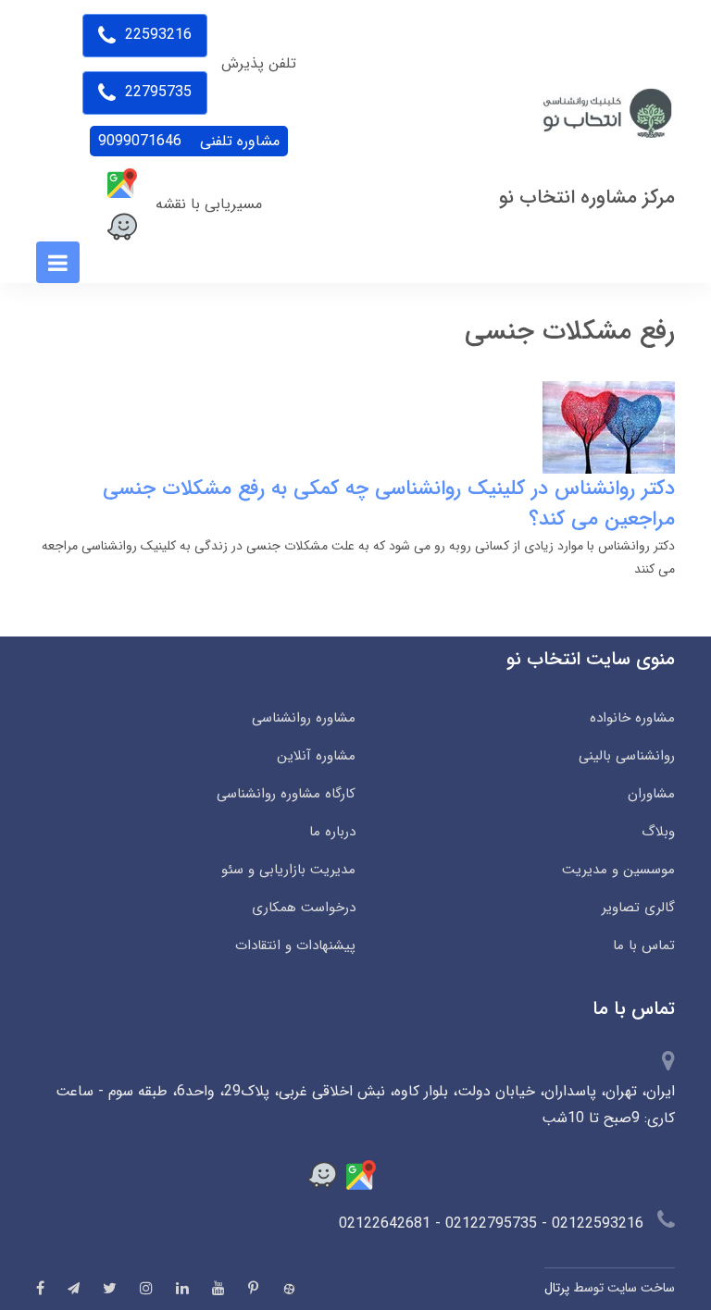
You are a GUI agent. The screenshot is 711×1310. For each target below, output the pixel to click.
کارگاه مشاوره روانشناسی (286, 794)
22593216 (156, 34)
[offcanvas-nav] (58, 262)
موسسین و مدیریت (618, 870)
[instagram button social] (146, 1287)
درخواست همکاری (304, 907)
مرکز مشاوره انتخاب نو (587, 197)
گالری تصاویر (638, 907)
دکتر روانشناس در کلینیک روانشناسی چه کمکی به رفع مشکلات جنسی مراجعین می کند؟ (389, 504)
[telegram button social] (74, 1288)
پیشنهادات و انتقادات (295, 945)
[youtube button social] (218, 1287)
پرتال (556, 1288)
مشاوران (651, 794)
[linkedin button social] (182, 1287)
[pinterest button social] (253, 1287)
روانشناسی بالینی (627, 756)
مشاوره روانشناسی (304, 718)
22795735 (156, 92)
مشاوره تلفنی (189, 141)
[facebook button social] (40, 1287)
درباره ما (332, 832)
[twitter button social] (110, 1287)
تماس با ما (644, 945)
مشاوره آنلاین (316, 756)
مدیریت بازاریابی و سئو (288, 870)
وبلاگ (658, 832)
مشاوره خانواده (632, 718)
